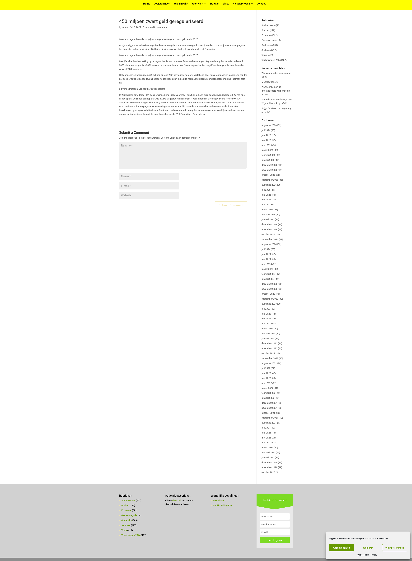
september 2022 (270, 358)
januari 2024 (268, 279)
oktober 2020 (268, 472)
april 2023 (267, 323)
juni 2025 (266, 194)
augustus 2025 (269, 185)
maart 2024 (267, 269)
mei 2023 (266, 318)
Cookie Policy (363, 555)
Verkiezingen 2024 (271, 60)
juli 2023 (266, 308)
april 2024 (267, 264)
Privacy (374, 555)
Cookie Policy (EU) (222, 505)
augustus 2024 (269, 244)
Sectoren (266, 50)
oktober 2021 (268, 413)
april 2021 (267, 442)
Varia (264, 55)
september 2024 (270, 239)
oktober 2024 (268, 234)
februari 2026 (268, 155)
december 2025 (269, 165)
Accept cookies (341, 547)
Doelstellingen (162, 4)
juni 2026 (266, 135)
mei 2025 (266, 199)
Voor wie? (197, 4)
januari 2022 (268, 398)
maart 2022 (267, 388)
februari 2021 (268, 452)
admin (125, 27)
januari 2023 (268, 338)
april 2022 (267, 383)
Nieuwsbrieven (241, 4)
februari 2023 (268, 333)
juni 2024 (266, 254)
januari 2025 (268, 219)
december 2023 (269, 284)
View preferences (394, 547)
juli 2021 (266, 427)
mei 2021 (266, 437)
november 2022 (269, 348)
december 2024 (269, 224)
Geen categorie (269, 40)
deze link (177, 500)
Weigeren (368, 547)
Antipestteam (269, 25)
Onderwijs (267, 45)
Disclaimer (218, 500)
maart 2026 (267, 150)
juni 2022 (266, 373)
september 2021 (270, 417)
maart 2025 (267, 209)
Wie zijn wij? (181, 4)
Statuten (214, 4)
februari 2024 (268, 274)
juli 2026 (266, 130)
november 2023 (269, 289)
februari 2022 (268, 393)
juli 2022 (266, 368)
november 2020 (269, 467)
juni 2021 (266, 432)
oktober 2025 (268, 175)
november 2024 (269, 229)
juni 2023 (266, 313)
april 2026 (267, 145)
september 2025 (270, 180)
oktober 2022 (268, 353)
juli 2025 (266, 190)
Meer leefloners (270, 82)
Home (146, 4)
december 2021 (269, 403)
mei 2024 (266, 259)
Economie (148, 27)
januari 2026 (268, 160)
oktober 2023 (268, 293)
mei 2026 (266, 140)
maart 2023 (267, 328)
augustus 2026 (269, 125)
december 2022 (269, 343)
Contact (261, 4)
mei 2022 (266, 378)
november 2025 (269, 170)
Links (226, 4)
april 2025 (267, 204)
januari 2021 (268, 457)
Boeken (265, 30)
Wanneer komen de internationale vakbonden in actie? (276, 91)
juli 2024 (266, 249)
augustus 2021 (269, 422)
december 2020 (269, 462)
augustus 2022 (269, 363)
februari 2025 (268, 214)
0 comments (160, 27)
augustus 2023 (269, 303)
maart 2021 (267, 447)
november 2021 (269, 408)
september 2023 (270, 298)
